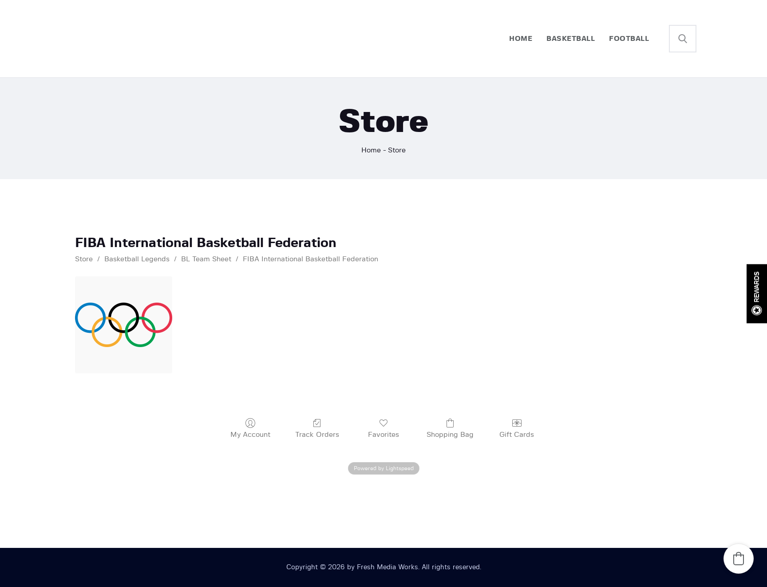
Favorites (383, 434)
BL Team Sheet (206, 259)
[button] (739, 558)
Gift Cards (516, 434)
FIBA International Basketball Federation (310, 259)
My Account (250, 434)
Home (371, 150)
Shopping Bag (450, 434)
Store (84, 259)
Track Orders (317, 434)
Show (757, 293)
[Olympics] (123, 324)
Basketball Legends (137, 259)
